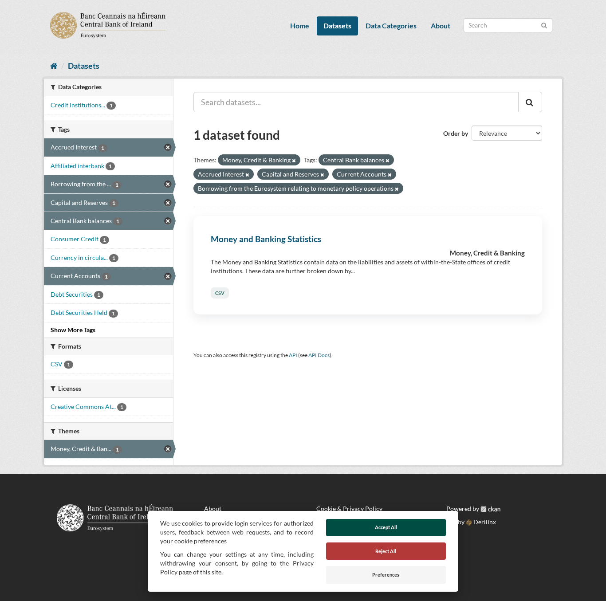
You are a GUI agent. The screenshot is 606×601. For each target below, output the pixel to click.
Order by (455, 133)
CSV (219, 293)
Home (299, 25)
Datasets (337, 25)
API (293, 355)
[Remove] (294, 160)
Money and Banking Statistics (266, 239)
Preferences (385, 574)
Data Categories (391, 25)
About (440, 25)
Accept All (386, 527)
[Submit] (544, 24)
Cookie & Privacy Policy (349, 508)
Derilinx (484, 522)
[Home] (54, 66)
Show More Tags (73, 330)
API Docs (319, 355)
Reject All (385, 551)
